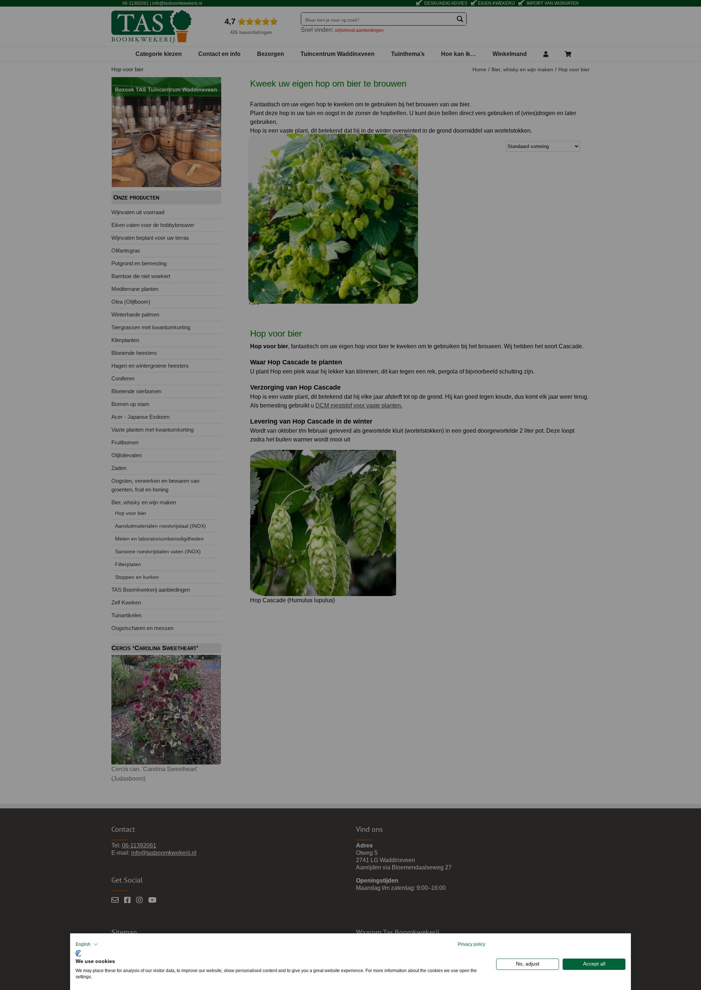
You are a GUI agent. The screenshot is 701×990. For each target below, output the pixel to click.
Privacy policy (471, 944)
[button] (87, 944)
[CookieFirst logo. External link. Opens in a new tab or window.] (78, 952)
